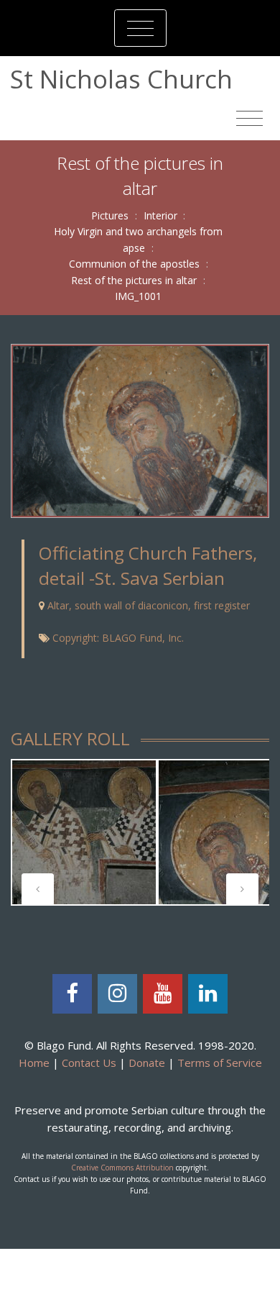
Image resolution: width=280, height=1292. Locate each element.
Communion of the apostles (134, 263)
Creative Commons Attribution (122, 1168)
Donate (147, 1062)
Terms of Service (219, 1062)
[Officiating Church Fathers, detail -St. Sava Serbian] (140, 430)
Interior (160, 215)
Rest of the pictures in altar (134, 280)
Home (34, 1062)
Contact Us (89, 1062)
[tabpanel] (84, 832)
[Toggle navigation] (140, 28)
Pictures (110, 215)
